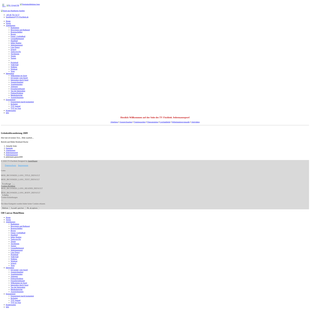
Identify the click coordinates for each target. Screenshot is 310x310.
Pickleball (14, 63)
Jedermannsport (17, 45)
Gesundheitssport (17, 39)
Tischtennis (15, 54)
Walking (14, 67)
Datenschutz (10, 165)
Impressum (23, 165)
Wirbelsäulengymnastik (181, 122)
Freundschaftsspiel (18, 89)
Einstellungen (6, 184)
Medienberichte (17, 95)
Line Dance (15, 47)
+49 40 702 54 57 (12, 15)
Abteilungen (10, 25)
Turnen (13, 58)
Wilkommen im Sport (19, 76)
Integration (10, 73)
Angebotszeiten (17, 84)
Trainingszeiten (140, 122)
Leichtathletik (165, 122)
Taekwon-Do (16, 52)
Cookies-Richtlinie (8, 186)
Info (7, 113)
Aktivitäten (195, 122)
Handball (14, 41)
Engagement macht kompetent (22, 102)
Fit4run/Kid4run (17, 93)
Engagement (10, 100)
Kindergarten (11, 111)
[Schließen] (2, 191)
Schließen (5, 195)
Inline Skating (16, 43)
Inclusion (14, 104)
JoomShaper (32, 161)
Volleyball (14, 65)
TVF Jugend (15, 106)
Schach (13, 49)
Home (8, 21)
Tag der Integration (18, 91)
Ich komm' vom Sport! (19, 78)
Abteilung (114, 122)
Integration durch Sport (19, 80)
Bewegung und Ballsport (20, 30)
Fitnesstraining (152, 122)
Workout (14, 69)
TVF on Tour (16, 108)
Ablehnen (5, 208)
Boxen (13, 34)
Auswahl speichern (17, 208)
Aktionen (14, 87)
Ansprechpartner (17, 82)
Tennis (13, 56)
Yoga (13, 71)
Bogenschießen (16, 32)
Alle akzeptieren (32, 208)
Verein (8, 23)
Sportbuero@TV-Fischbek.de (17, 17)
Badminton (15, 28)
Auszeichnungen (17, 97)
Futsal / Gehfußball (18, 36)
